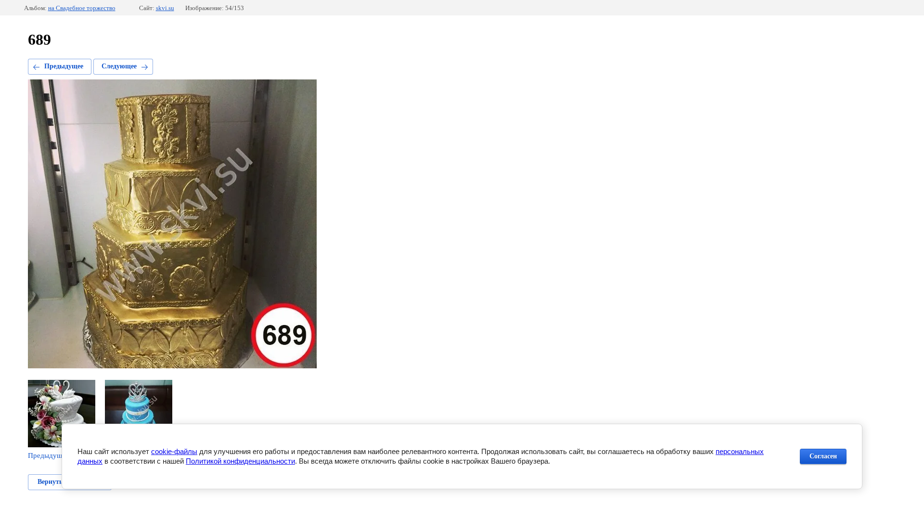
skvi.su (165, 8)
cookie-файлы (174, 451)
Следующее (119, 66)
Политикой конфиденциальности (240, 461)
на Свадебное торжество (82, 8)
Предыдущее (63, 66)
